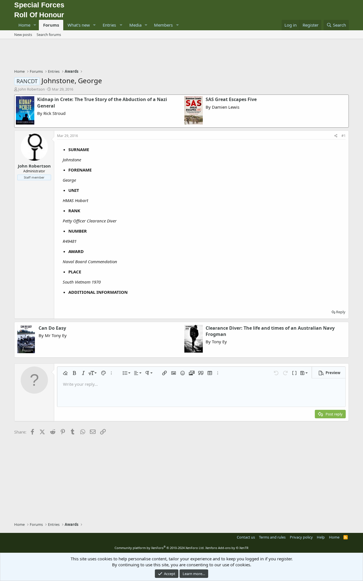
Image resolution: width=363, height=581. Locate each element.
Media (135, 25)
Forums (51, 25)
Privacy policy (301, 537)
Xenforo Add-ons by (226, 548)
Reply (340, 311)
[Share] (335, 136)
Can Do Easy (52, 328)
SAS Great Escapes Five (231, 99)
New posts (23, 34)
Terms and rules (272, 537)
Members (163, 25)
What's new (78, 25)
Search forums (49, 34)
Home (24, 25)
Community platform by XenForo (159, 548)
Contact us (246, 537)
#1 (343, 135)
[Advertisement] (181, 54)
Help (321, 537)
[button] (35, 25)
